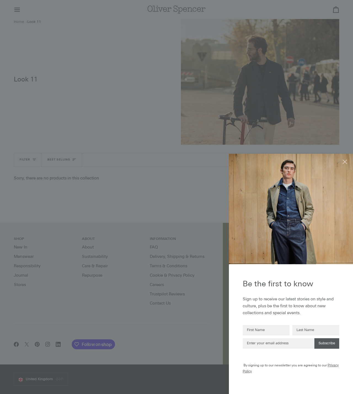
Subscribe (327, 343)
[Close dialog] (345, 161)
